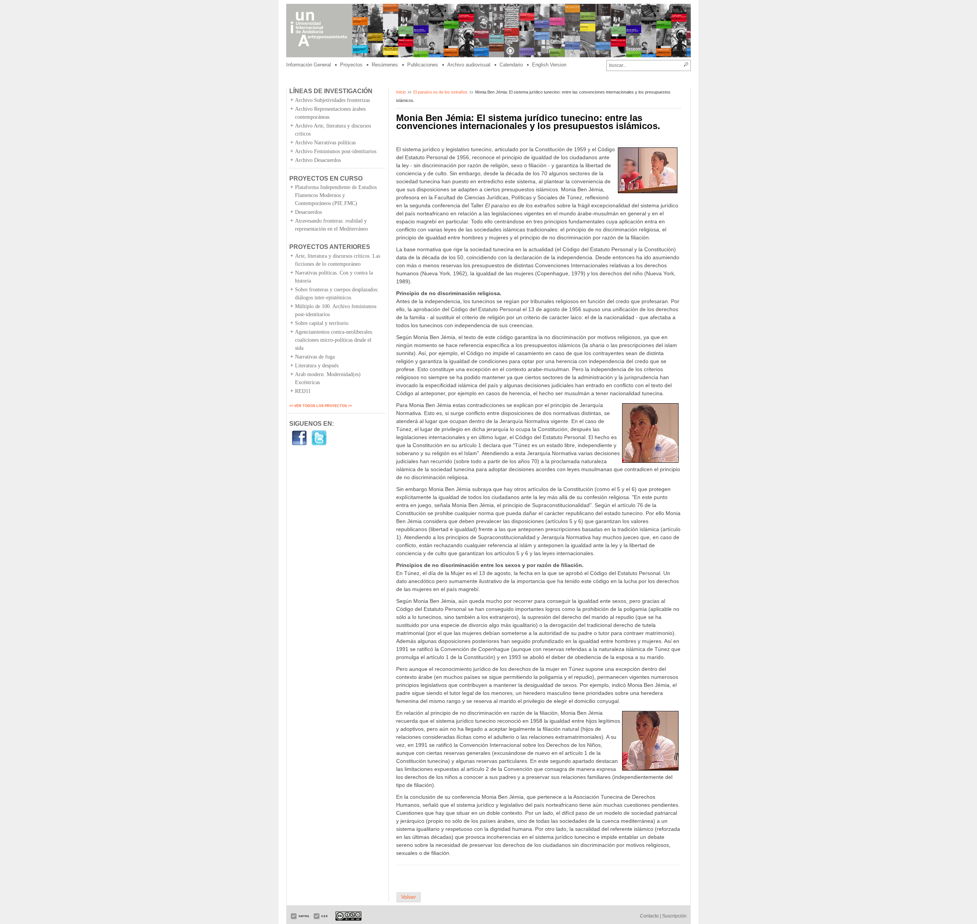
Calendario (511, 65)
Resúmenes (385, 65)
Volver (408, 897)
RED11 (303, 391)
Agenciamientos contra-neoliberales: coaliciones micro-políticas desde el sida (334, 340)
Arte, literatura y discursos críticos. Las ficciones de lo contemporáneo (337, 260)
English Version (549, 65)
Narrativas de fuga (315, 357)
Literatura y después (317, 365)
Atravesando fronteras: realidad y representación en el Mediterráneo (331, 225)
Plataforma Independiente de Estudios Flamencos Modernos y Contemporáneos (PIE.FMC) (336, 195)
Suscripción (674, 916)
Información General (308, 65)
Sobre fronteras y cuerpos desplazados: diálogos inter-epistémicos (337, 293)
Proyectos (351, 65)
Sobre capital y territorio (321, 323)
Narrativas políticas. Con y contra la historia (334, 277)
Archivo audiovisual (468, 65)
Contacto (649, 916)
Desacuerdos (308, 212)
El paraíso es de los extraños (440, 92)
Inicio (401, 92)
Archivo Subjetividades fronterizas (332, 100)
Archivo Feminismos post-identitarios (335, 151)
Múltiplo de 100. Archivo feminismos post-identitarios (335, 310)
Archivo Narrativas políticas (325, 142)
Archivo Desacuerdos (318, 160)
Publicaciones (422, 65)
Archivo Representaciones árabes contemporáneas (330, 113)
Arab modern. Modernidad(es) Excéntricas (328, 378)
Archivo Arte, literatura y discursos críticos (333, 130)
